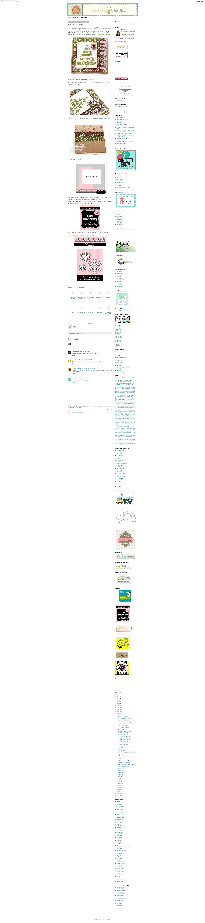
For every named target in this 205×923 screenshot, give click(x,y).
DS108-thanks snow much (123, 734)
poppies (133, 422)
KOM (116, 381)
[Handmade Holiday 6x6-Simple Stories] (108, 308)
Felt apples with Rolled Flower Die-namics (126, 130)
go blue (128, 406)
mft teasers (119, 415)
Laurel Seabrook (120, 468)
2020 (118, 698)
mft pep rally (119, 417)
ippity (120, 413)
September (120, 772)
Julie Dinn (119, 840)
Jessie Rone (119, 362)
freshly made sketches (130, 402)
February (120, 785)
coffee (116, 395)
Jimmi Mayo (119, 461)
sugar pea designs (119, 432)
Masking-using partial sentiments (124, 133)
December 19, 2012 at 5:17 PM (88, 368)
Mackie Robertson (120, 856)
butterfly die (129, 391)
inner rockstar (128, 411)
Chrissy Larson (120, 214)
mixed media (118, 418)
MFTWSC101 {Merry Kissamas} (124, 758)
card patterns (118, 392)
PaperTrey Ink (120, 903)
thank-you (133, 433)
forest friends (118, 402)
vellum (125, 439)
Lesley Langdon (120, 470)
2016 (118, 705)
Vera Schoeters (120, 879)
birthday (122, 390)
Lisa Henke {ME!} (120, 224)
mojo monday (125, 418)
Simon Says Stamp (121, 893)
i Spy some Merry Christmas (124, 762)
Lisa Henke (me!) (120, 279)
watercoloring (118, 442)
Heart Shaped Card (121, 136)
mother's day (123, 419)
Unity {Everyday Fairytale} (123, 723)
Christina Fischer (120, 812)
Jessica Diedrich (120, 460)
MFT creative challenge (122, 383)
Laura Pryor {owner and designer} (124, 213)
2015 (118, 707)
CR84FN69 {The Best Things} (124, 718)
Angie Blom (119, 452)
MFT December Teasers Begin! (124, 760)
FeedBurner (128, 93)
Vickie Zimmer (120, 284)
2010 (118, 791)
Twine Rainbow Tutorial (122, 124)
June (119, 778)
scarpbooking (120, 428)
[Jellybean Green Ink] (99, 293)
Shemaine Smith (120, 479)
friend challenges (118, 403)
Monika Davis (118, 339)
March (119, 783)
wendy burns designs (126, 442)
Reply (73, 347)
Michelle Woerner (120, 863)
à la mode (123, 444)
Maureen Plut (118, 336)
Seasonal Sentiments (72, 298)
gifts (133, 404)
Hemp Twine (99, 312)
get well (121, 404)
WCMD (121, 385)
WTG (126, 385)
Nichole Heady (120, 866)
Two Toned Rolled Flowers (122, 125)
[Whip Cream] (108, 293)
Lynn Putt (119, 283)
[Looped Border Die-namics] (81, 293)
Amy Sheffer (118, 326)
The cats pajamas (126, 384)
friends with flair (125, 403)
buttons (133, 391)
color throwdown (119, 396)
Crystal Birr (119, 816)
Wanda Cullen (120, 286)
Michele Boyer (120, 861)
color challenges (131, 395)
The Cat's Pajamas (121, 890)
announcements (118, 387)
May (119, 780)
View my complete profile (120, 41)
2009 (118, 793)
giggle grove (117, 406)
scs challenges (129, 428)
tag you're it (121, 433)
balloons (125, 387)
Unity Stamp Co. (120, 486)
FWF (116, 380)
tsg (116, 438)
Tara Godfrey (119, 878)
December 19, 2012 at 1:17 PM (86, 359)
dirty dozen (127, 399)
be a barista (133, 387)
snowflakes (132, 431)
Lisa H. (124, 29)
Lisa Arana (119, 471)
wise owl (133, 443)
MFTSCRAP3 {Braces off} (123, 727)
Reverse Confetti (120, 887)
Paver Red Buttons (90, 313)
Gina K (118, 824)
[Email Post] (83, 333)
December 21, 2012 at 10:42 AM (86, 378)
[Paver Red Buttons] (90, 308)
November (120, 768)
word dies (117, 444)
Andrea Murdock (120, 450)
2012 (118, 713)
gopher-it (117, 407)
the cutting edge (132, 435)
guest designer (120, 408)
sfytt (122, 429)
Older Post (109, 409)
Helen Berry (119, 827)
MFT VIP (124, 381)
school (124, 428)
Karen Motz (74, 343)
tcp (126, 433)
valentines (121, 439)
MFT (121, 381)
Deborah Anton (120, 360)
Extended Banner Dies (121, 143)
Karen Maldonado (120, 466)
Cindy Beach (119, 814)
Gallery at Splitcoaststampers (89, 201)
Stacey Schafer (118, 343)
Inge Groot (119, 829)
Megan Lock (119, 858)
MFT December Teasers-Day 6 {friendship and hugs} (124, 744)
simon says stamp (131, 429)
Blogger (108, 919)
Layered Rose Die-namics (122, 119)
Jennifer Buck (119, 458)
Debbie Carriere (120, 819)
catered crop (132, 392)
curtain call (129, 396)
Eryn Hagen (119, 453)
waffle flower (125, 440)
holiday (128, 410)
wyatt (120, 444)
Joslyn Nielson (120, 465)
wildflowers (121, 443)
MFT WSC (129, 381)
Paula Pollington (120, 868)
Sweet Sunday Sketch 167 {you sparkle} (126, 764)
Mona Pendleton (120, 865)
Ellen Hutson (119, 897)
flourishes (130, 400)
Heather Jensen (120, 825)
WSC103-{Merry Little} (122, 729)
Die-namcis (133, 379)
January (120, 787)
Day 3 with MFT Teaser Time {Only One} (126, 752)
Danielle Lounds (120, 817)
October (120, 770)
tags (125, 433)
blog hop (117, 391)
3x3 (133, 377)
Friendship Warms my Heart (124, 720)
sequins (119, 429)
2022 (118, 694)
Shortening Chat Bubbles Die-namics (125, 141)
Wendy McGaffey (120, 372)
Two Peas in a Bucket (121, 898)
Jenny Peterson (120, 832)
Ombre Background (121, 117)
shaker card (125, 429)
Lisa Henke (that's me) (121, 184)
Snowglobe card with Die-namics (124, 131)
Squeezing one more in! (123, 716)
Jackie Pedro (119, 830)
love (116, 415)
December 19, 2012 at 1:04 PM (83, 351)
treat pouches (122, 436)
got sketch (121, 407)
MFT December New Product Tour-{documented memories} (125, 739)
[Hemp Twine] (99, 308)
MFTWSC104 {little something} (124, 722)
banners (128, 387)
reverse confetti (123, 427)
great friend (129, 407)
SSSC (120, 384)
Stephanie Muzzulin (121, 483)
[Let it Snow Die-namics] (90, 293)
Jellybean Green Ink (99, 298)
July (119, 776)
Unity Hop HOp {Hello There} (124, 725)
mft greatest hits (125, 415)
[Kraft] (73, 308)
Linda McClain (120, 852)
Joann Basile (119, 835)
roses (116, 428)
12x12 (122, 377)
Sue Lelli (118, 876)
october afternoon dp (123, 421)
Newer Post (71, 409)
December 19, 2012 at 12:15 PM (85, 343)
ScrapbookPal (120, 905)
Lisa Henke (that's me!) (121, 473)
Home (69, 17)
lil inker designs (124, 414)
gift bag (124, 404)
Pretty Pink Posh (120, 892)
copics (125, 396)
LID (118, 381)
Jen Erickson (119, 457)
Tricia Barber (119, 189)
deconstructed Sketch (120, 399)
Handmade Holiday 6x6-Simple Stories (108, 314)
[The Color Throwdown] (125, 266)
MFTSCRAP (129, 383)
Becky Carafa (119, 811)
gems (118, 404)
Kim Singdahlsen (119, 330)
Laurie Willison (118, 332)
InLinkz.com (90, 319)
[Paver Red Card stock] (81, 308)
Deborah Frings (120, 821)
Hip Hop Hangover (127, 380)
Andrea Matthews (120, 806)
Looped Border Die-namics (81, 298)
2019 (118, 700)
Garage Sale (76, 17)
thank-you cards (118, 435)
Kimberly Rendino (120, 221)
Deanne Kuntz (120, 180)
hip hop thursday (122, 410)
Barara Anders (120, 809)
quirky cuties (117, 425)
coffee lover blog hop (122, 395)
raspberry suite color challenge (127, 425)
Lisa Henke (117, 333)
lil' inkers (133, 414)
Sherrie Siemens (120, 874)
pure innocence (131, 423)
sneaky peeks (127, 431)
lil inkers (129, 414)
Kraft (73, 312)
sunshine (126, 432)
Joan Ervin (119, 276)
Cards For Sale (84, 17)
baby (123, 387)
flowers (134, 400)
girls (122, 406)
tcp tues (129, 433)
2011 (118, 789)
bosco (121, 391)
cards (128, 392)
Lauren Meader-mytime (122, 850)
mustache (133, 419)
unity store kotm (124, 438)
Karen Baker (119, 219)
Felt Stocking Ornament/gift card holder (125, 135)
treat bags (117, 436)
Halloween (120, 380)
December (120, 714)
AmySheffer (119, 804)
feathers (118, 400)
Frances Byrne (120, 822)
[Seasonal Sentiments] (73, 293)
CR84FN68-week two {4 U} (123, 766)
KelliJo (118, 845)
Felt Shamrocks (120, 122)
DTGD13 (128, 379)
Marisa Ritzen (118, 334)
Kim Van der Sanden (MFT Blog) (124, 847)
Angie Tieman (120, 807)
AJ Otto (118, 801)
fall (115, 400)
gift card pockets (129, 404)
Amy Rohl (119, 803)
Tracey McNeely (118, 345)
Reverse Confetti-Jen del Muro (123, 187)
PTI (133, 383)
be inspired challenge (119, 388)
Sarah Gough (118, 340)
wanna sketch (132, 440)
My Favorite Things (121, 901)
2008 (118, 795)
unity (118, 438)
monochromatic (132, 418)
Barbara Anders (120, 273)
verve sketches (132, 439)
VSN (119, 385)
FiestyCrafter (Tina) (76, 368)
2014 (118, 709)
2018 (118, 701)
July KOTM (133, 380)
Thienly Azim (119, 484)
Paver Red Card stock (81, 313)
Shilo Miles (119, 481)
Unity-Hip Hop (121, 754)
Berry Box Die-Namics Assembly (124, 138)
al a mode (130, 385)
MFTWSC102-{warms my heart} (124, 736)
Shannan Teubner (120, 871)
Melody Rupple (118, 337)
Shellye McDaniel (120, 478)
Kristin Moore (75, 378)
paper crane (130, 421)
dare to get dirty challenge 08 (127, 398)
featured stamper (123, 400)
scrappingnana (75, 359)
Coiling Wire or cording (122, 140)
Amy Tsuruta (119, 177)
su (134, 431)
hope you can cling (119, 411)
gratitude (125, 407)
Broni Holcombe (120, 275)
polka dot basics (128, 422)
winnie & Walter (126, 443)
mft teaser (125, 417)
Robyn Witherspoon (121, 476)
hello (130, 408)
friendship (131, 403)
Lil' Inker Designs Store (122, 222)
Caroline (74, 351)
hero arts (133, 408)
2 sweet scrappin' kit (128, 377)
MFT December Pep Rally (123, 741)
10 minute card (118, 377)
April (119, 781)
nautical (116, 421)
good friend (133, 406)
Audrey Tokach (120, 179)
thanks (127, 435)
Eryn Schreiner (120, 455)
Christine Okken (120, 359)
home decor (133, 410)
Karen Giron (119, 842)
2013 (118, 711)
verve (127, 439)
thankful (123, 435)
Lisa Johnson (119, 853)
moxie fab (129, 419)
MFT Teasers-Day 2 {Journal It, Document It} (124, 756)
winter (130, 443)
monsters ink (118, 419)
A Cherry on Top (120, 895)
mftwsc (133, 417)
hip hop (117, 410)
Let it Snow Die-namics (90, 298)
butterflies (125, 391)
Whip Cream (108, 297)
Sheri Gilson (118, 341)
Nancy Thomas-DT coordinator (123, 367)
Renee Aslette (120, 475)
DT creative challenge (122, 379)
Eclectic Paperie (120, 900)
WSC (124, 385)
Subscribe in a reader (120, 100)
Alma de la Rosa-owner (122, 357)
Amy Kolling (119, 175)
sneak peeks (121, 431)
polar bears (122, 422)
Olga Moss (119, 185)
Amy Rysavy (119, 271)
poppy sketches (118, 423)
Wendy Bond (119, 370)
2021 (118, 696)
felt (127, 400)
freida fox (123, 402)
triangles (133, 436)
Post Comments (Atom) (79, 412)
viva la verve (118, 440)
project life (125, 423)
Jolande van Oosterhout (122, 463)
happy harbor (126, 408)
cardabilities (123, 392)
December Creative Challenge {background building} (124, 732)
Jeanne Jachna (120, 182)
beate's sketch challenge (130, 388)
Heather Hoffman (120, 217)
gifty (134, 404)
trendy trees (129, 436)
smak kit (117, 431)
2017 (118, 703)
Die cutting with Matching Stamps (124, 145)
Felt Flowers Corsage (121, 121)
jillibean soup (128, 412)
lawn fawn (117, 414)
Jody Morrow (119, 838)
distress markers (132, 399)
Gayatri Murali (118, 329)
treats (126, 436)
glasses (124, 406)
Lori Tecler (119, 281)
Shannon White (120, 873)
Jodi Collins (119, 278)
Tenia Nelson (118, 344)
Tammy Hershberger (121, 368)
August (119, 774)
